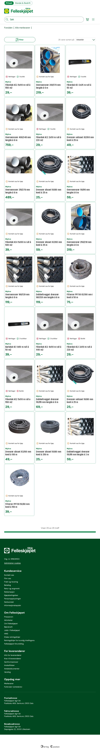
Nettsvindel (9, 602)
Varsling (7, 672)
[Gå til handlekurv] (87, 19)
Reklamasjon (9, 592)
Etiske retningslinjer (12, 637)
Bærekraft (8, 627)
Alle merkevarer (22, 27)
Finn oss (7, 578)
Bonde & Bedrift (22, 3)
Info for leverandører (12, 655)
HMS (6, 633)
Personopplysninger (12, 598)
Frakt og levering (11, 582)
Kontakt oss (9, 575)
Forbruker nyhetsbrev (13, 687)
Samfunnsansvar (11, 662)
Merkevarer (9, 683)
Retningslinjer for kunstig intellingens (19, 640)
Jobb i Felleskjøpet (12, 630)
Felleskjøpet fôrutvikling (14, 644)
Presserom (8, 617)
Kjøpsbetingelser (11, 595)
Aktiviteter (8, 620)
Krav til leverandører (12, 658)
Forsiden (8, 27)
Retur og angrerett (12, 588)
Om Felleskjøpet (11, 623)
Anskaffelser (9, 665)
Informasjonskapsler (12, 605)
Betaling (7, 585)
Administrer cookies (12, 563)
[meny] (93, 19)
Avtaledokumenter (11, 668)
